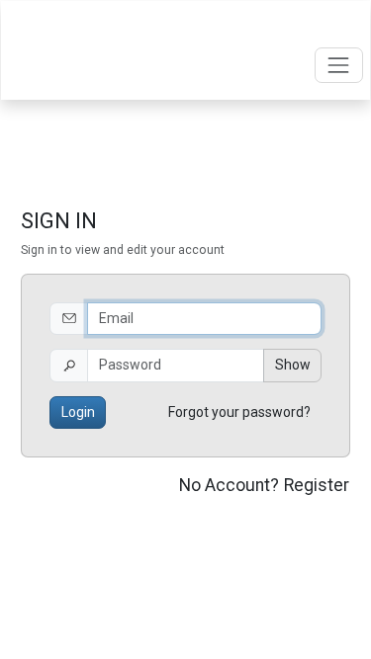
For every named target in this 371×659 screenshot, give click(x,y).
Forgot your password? (239, 412)
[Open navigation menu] (339, 64)
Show (293, 364)
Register (316, 485)
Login (78, 412)
